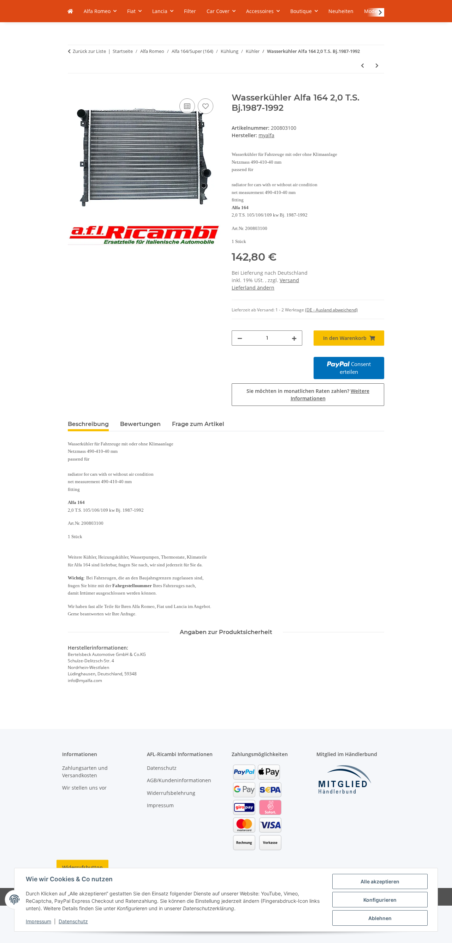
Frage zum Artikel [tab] (198, 424)
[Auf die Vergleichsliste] (187, 106)
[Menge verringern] (240, 338)
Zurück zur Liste (89, 51)
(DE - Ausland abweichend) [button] (331, 310)
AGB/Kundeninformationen (179, 780)
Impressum (38, 921)
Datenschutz (73, 921)
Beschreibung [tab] (88, 424)
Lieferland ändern (253, 287)
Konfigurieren (380, 900)
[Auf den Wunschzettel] (205, 106)
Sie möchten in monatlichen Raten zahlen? (307, 395)
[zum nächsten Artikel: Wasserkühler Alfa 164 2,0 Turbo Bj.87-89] (377, 65)
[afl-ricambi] (70, 11)
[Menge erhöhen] (294, 338)
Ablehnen (380, 918)
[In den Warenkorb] (73, 89)
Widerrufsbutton (82, 867)
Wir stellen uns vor (84, 787)
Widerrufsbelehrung (171, 793)
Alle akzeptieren (380, 881)
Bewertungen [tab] (140, 424)
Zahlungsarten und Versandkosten (85, 772)
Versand (289, 280)
